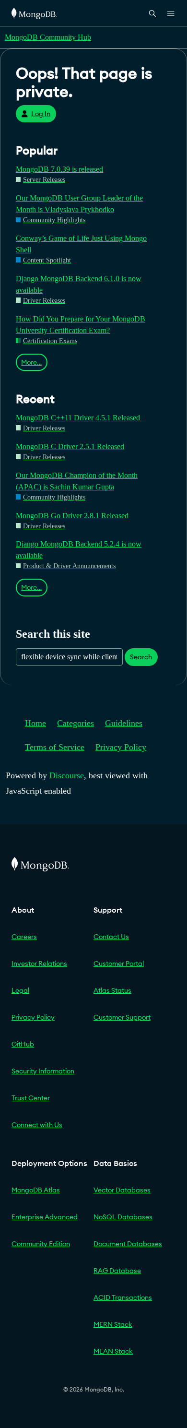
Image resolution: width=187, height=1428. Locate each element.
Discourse (66, 775)
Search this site (53, 633)
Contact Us (111, 936)
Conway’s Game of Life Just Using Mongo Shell (81, 244)
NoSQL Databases (123, 1217)
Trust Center (31, 1098)
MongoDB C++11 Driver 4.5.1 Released (78, 418)
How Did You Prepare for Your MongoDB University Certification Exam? (80, 324)
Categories (75, 723)
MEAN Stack (113, 1351)
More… (31, 362)
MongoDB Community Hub (48, 37)
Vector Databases (122, 1190)
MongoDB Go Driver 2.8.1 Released (72, 516)
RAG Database (117, 1270)
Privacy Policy (120, 747)
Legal (20, 990)
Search (141, 657)
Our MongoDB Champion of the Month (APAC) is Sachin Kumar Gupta (77, 481)
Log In (40, 113)
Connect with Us (37, 1124)
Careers (24, 936)
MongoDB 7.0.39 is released (59, 169)
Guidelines (123, 723)
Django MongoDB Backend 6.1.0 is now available (78, 284)
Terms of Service (54, 747)
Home (35, 723)
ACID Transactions (123, 1297)
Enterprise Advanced (45, 1217)
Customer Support (122, 1017)
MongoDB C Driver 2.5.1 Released (70, 446)
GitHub (23, 1044)
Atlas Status (112, 990)
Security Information (43, 1071)
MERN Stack (113, 1324)
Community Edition (41, 1243)
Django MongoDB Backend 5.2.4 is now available (78, 549)
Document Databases (128, 1243)
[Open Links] (170, 13)
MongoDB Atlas (36, 1190)
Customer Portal (119, 963)
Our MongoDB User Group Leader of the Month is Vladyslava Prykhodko (79, 204)
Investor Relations (39, 963)
